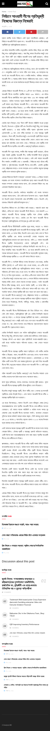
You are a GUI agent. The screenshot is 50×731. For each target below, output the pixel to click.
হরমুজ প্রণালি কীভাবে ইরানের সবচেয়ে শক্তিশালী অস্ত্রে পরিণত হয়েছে (24, 676)
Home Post (12, 12)
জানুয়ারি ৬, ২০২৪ (7, 26)
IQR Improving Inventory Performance (24, 624)
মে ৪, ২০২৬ (6, 539)
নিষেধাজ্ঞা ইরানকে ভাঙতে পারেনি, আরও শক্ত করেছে (20, 524)
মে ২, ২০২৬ (6, 552)
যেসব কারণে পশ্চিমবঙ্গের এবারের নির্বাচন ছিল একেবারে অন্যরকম (23, 535)
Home (4, 12)
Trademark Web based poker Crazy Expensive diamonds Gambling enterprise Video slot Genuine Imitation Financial (28, 602)
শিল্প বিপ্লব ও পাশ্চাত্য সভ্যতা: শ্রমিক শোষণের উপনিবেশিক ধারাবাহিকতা (25, 668)
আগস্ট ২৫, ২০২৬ (7, 528)
